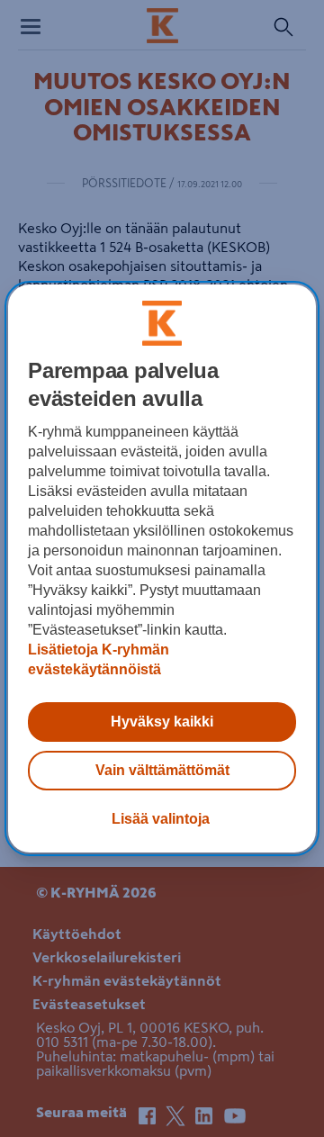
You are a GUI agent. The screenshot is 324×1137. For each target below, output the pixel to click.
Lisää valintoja (161, 818)
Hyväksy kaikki (162, 721)
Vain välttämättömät (162, 770)
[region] (162, 568)
